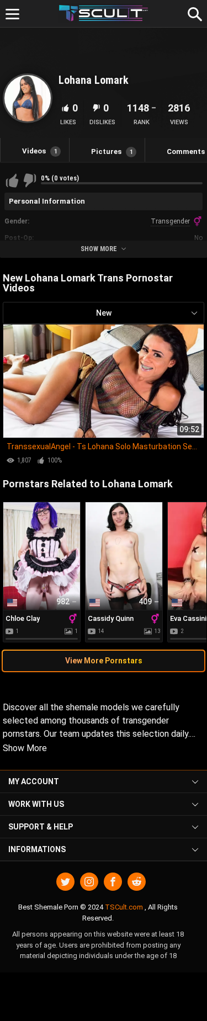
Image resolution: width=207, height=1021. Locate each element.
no (198, 238)
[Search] (193, 12)
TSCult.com (124, 907)
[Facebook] (113, 882)
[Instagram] (89, 882)
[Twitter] (65, 882)
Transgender (170, 221)
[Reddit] (137, 882)
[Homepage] (103, 13)
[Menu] (12, 14)
